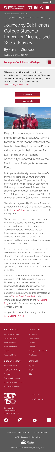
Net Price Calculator (21, 437)
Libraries (32, 347)
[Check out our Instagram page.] (20, 420)
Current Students (10, 338)
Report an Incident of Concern (14, 382)
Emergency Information (12, 378)
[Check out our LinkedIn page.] (49, 420)
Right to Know (36, 437)
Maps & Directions (37, 399)
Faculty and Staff (9, 343)
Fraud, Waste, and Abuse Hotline (18, 432)
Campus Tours (34, 338)
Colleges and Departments (38, 351)
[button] (47, 7)
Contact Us (35, 394)
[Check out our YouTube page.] (35, 420)
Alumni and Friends (10, 347)
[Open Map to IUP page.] (35, 7)
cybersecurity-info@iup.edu (16, 84)
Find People (33, 355)
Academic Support (10, 366)
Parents (6, 351)
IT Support (7, 374)
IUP (5, 14)
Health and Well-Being (12, 370)
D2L (30, 374)
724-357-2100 (14, 413)
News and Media (10, 355)
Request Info (27, 101)
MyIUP (31, 366)
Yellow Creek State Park (23, 296)
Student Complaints (41, 432)
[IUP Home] (14, 7)
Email (31, 370)
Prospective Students (11, 334)
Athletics (32, 343)
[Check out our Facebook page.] (6, 420)
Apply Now (27, 94)
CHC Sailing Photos (14, 315)
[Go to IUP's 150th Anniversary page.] (10, 398)
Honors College (18, 210)
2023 (26, 14)
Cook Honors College (13, 14)
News (22, 14)
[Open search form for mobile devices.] (41, 7)
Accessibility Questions (12, 386)
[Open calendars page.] (30, 7)
